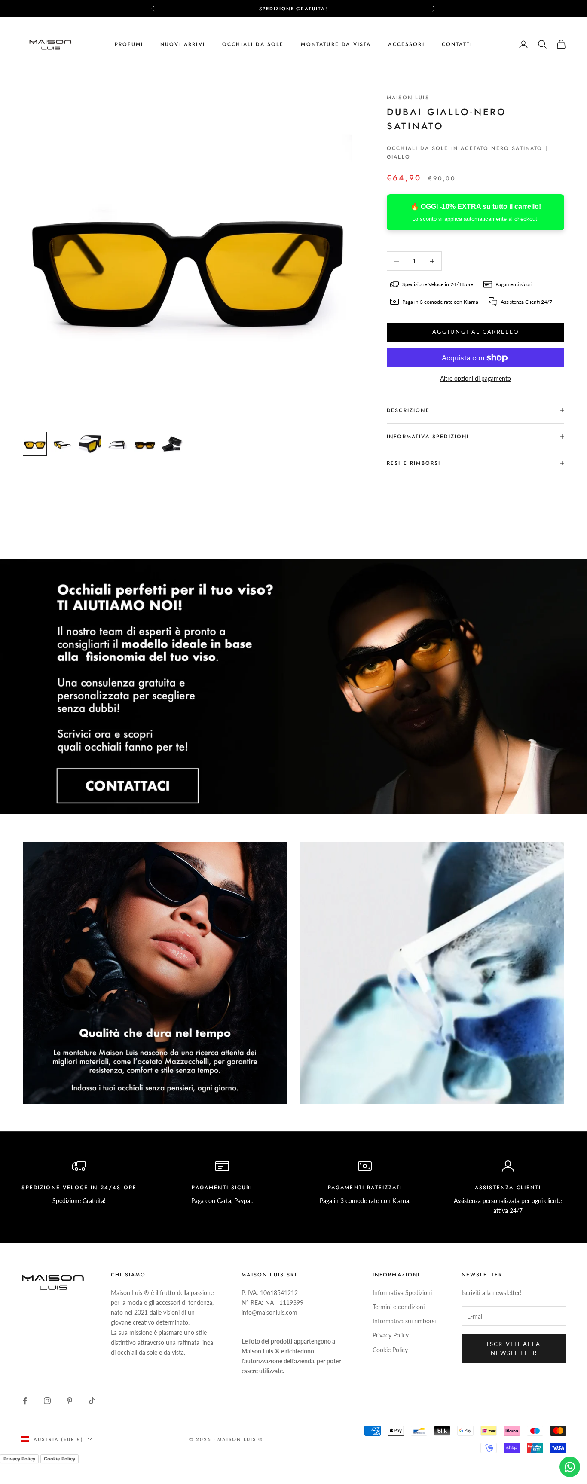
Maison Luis (408, 97)
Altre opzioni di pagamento (475, 378)
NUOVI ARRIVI (182, 44)
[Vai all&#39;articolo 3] (90, 444)
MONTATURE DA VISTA (336, 44)
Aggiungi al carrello (475, 331)
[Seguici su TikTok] (92, 1400)
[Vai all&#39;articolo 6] (172, 444)
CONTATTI (457, 44)
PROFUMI (129, 44)
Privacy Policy (391, 1335)
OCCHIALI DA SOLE (253, 44)
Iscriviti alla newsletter (514, 1348)
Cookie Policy (390, 1349)
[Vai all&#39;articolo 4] (117, 444)
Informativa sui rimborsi (404, 1321)
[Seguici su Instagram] (47, 1400)
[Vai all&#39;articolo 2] (62, 444)
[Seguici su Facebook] (25, 1400)
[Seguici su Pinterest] (69, 1400)
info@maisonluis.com (269, 1312)
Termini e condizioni (399, 1306)
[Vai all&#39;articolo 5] (145, 444)
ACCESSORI (406, 44)
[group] (293, 686)
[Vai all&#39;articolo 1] (35, 444)
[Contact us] (569, 1467)
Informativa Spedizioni (402, 1292)
